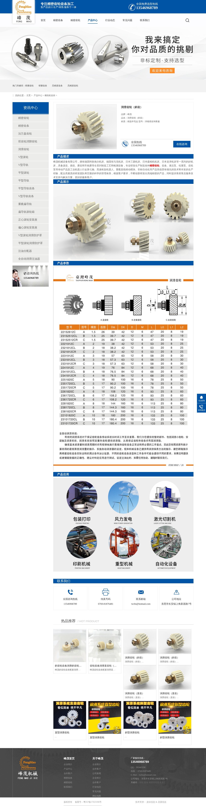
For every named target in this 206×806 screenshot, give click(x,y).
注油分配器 (25, 250)
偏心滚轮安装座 (27, 227)
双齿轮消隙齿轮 (27, 141)
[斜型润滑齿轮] (140, 715)
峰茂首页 (69, 758)
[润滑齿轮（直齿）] (140, 677)
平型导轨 (23, 180)
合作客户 (68, 773)
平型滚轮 (23, 172)
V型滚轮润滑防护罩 (30, 235)
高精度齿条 (57, 86)
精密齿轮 (75, 20)
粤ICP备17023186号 (92, 802)
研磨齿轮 (29, 86)
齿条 (146, 782)
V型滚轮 (23, 157)
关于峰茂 (97, 758)
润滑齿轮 (23, 149)
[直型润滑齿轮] (69, 715)
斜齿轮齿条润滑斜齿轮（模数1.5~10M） (76, 665)
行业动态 (110, 20)
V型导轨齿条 (26, 196)
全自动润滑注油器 (29, 258)
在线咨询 (181, 144)
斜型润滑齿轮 (132, 732)
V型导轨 (23, 164)
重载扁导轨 (25, 204)
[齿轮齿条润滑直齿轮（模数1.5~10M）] (104, 645)
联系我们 (145, 20)
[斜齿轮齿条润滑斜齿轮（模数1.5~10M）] (69, 645)
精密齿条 (58, 20)
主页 (28, 95)
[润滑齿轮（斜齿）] (140, 641)
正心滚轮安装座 (27, 219)
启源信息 (162, 802)
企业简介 (68, 764)
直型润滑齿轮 (62, 732)
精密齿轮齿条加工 (157, 782)
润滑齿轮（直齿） (134, 693)
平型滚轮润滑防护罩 (30, 243)
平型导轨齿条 (26, 188)
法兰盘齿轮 (25, 133)
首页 (43, 20)
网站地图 (96, 796)
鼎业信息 (151, 802)
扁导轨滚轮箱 (26, 211)
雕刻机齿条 (50, 95)
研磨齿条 (43, 86)
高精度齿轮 (73, 86)
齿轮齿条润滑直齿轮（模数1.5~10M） (110, 665)
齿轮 (141, 782)
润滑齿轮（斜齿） (134, 657)
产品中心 (93, 20)
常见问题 (127, 20)
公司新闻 (96, 773)
